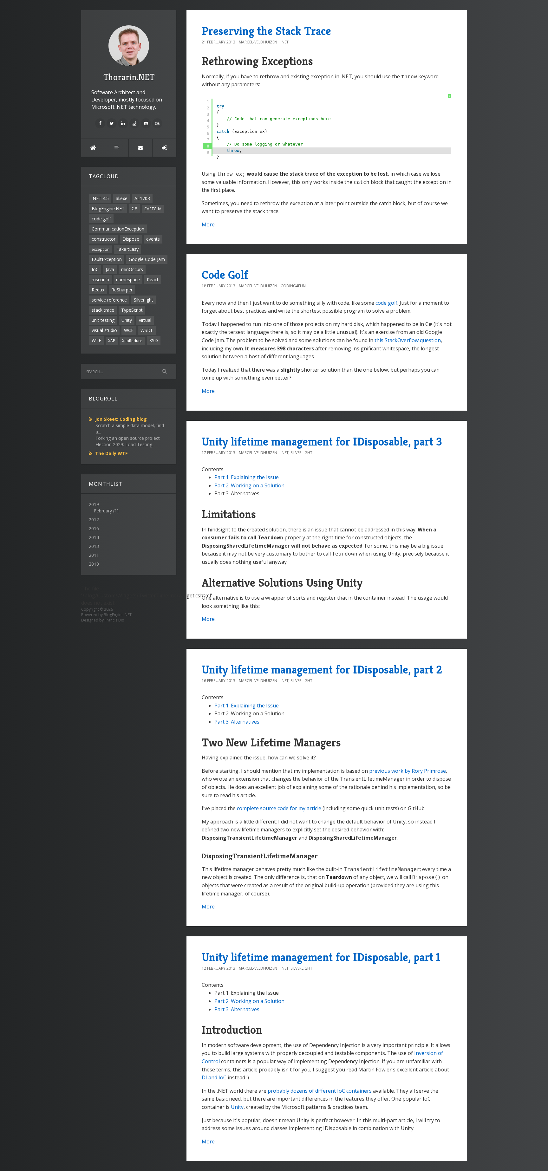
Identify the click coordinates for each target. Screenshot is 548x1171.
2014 (94, 537)
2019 (104, 507)
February (103, 511)
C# (134, 208)
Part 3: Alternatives (236, 721)
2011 (94, 555)
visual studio (104, 330)
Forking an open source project (127, 438)
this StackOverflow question (408, 340)
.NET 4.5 (100, 198)
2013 (94, 546)
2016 (94, 528)
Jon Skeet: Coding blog (121, 419)
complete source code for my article (279, 808)
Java (110, 269)
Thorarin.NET (128, 77)
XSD (153, 340)
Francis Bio (114, 620)
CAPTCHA (152, 208)
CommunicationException (118, 229)
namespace (128, 279)
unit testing (103, 320)
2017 (94, 520)
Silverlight (143, 300)
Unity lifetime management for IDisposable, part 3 (322, 441)
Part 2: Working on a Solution (249, 485)
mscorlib (100, 279)
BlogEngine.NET (108, 208)
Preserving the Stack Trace (266, 31)
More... (210, 224)
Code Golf (225, 275)
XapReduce (132, 340)
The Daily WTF (111, 453)
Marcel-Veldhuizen (258, 42)
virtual (145, 320)
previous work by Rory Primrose (407, 770)
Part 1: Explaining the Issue (246, 477)
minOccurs (132, 269)
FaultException (107, 259)
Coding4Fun (293, 286)
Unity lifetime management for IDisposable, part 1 (321, 957)
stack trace (103, 310)
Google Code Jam (147, 259)
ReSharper (122, 290)
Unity (126, 320)
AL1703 (142, 198)
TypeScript (132, 310)
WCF (129, 330)
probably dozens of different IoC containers (320, 1090)
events (153, 239)
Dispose (130, 239)
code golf (101, 219)
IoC (95, 269)
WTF (96, 340)
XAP (111, 340)
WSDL (146, 330)
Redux (98, 290)
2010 (94, 564)
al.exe (121, 198)
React (153, 279)
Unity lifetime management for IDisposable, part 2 (322, 669)
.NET (285, 42)
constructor (103, 239)
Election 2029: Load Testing (123, 444)
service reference (109, 300)
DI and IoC (214, 1077)
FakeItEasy (127, 249)
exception (100, 249)
